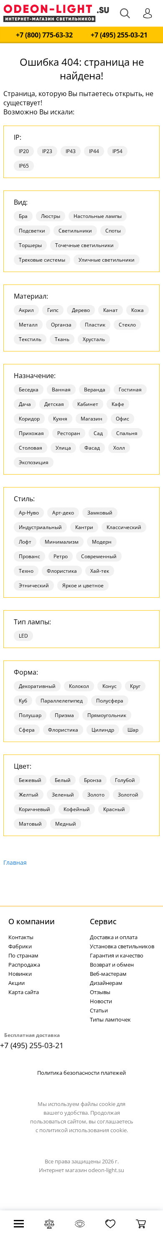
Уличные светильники (107, 259)
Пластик (95, 324)
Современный (99, 556)
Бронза (93, 780)
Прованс (29, 556)
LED (23, 635)
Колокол (79, 686)
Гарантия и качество (116, 955)
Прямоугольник (106, 715)
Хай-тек (99, 570)
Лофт (25, 541)
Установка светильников (122, 946)
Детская (54, 404)
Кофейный (77, 809)
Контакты (20, 937)
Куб (23, 700)
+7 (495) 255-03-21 (119, 35)
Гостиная (130, 389)
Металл (28, 324)
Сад (98, 433)
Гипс (53, 310)
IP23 (47, 151)
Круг (135, 686)
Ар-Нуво (29, 512)
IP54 (117, 151)
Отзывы (100, 992)
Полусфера (109, 700)
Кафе (118, 404)
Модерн (102, 541)
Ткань (62, 339)
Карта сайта (23, 992)
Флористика (62, 570)
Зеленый (63, 794)
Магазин (91, 418)
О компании (31, 921)
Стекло (127, 324)
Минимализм (62, 541)
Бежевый (30, 780)
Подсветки (32, 230)
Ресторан (68, 433)
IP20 (24, 151)
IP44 (94, 151)
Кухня (60, 418)
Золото (95, 794)
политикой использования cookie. (83, 1130)
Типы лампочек (110, 1019)
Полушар (30, 715)
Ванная (61, 389)
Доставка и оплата (114, 937)
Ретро (60, 556)
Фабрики (20, 946)
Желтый (28, 794)
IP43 (71, 151)
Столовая (30, 447)
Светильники (75, 230)
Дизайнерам (106, 983)
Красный (114, 809)
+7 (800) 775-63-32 (44, 35)
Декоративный (37, 686)
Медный (65, 823)
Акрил (26, 310)
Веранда (94, 389)
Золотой (128, 794)
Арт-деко (63, 512)
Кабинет (87, 404)
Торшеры (30, 245)
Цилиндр (103, 729)
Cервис (103, 921)
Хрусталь (94, 339)
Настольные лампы (98, 216)
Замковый (99, 512)
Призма (64, 715)
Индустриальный (40, 527)
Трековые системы (42, 259)
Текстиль (30, 339)
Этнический (34, 585)
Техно (26, 570)
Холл (119, 447)
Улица (63, 447)
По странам (23, 955)
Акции (16, 983)
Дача (25, 404)
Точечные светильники (84, 245)
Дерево (81, 310)
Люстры (50, 216)
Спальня (127, 433)
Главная (15, 862)
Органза (61, 324)
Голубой (125, 780)
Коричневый (34, 809)
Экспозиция (33, 462)
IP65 (24, 165)
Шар (132, 729)
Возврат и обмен (112, 964)
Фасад (92, 447)
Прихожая (31, 433)
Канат (110, 310)
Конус (109, 686)
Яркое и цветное (83, 585)
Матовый (30, 823)
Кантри (84, 527)
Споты (113, 230)
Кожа (137, 310)
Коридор (29, 418)
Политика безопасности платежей (81, 1072)
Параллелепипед (62, 700)
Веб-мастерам (108, 973)
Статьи (99, 1010)
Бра (23, 216)
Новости (101, 1001)
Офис (122, 418)
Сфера (27, 729)
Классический (124, 527)
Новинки (20, 973)
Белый (63, 780)
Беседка (28, 389)
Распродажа (24, 964)
